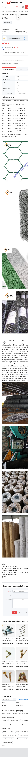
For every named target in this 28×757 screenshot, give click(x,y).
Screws (17, 702)
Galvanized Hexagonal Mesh (21, 724)
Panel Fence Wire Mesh (8, 739)
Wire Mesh (21, 11)
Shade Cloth (19, 705)
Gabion (4, 720)
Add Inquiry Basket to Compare (10, 63)
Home (3, 11)
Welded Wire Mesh (14, 720)
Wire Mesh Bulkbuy (7, 742)
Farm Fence (4, 705)
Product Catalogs (23, 699)
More (3, 745)
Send (15, 612)
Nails (3, 702)
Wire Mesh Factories (8, 731)
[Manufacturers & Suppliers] (14, 2)
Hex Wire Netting (7, 724)
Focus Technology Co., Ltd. (19, 750)
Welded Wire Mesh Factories (9, 735)
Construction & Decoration (11, 11)
